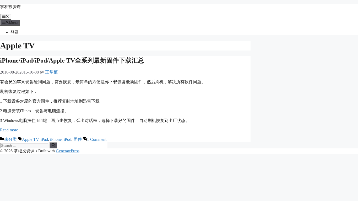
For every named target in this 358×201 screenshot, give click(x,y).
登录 (14, 32)
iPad (44, 139)
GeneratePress (67, 151)
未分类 (10, 139)
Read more (9, 130)
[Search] (53, 145)
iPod (67, 139)
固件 (77, 139)
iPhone (56, 139)
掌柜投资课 (10, 6)
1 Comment (96, 139)
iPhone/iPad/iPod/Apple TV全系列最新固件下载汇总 (72, 60)
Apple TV (30, 139)
